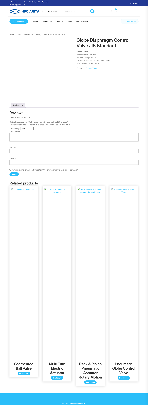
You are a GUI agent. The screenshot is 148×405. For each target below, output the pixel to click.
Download (60, 21)
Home (11, 34)
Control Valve (21, 34)
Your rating (14, 128)
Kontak (70, 21)
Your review (15, 131)
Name (12, 147)
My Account (134, 3)
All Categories (53, 11)
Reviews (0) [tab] (18, 105)
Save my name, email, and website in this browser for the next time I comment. (44, 170)
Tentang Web (48, 21)
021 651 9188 (131, 21)
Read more (23, 373)
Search (92, 11)
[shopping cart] (114, 11)
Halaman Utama (82, 21)
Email (12, 158)
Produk (36, 21)
